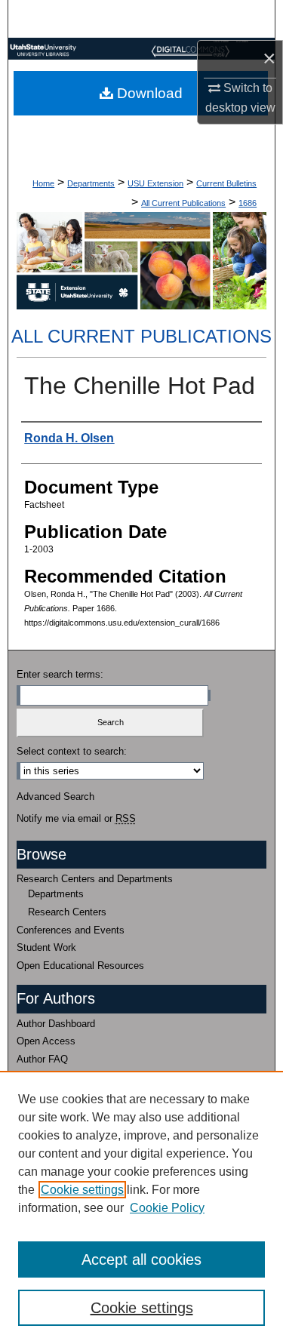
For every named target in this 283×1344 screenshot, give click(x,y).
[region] (141, 1207)
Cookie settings (82, 1189)
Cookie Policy (167, 1207)
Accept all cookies (141, 1259)
